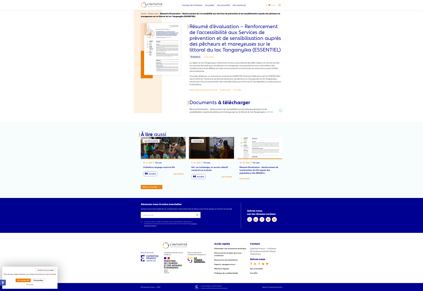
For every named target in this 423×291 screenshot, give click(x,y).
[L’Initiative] (151, 5)
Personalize (38, 280)
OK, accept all (23, 280)
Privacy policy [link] (30, 284)
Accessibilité (3, 282)
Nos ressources (239, 5)
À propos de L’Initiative (192, 5)
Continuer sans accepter (45, 270)
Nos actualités (223, 5)
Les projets (209, 5)
